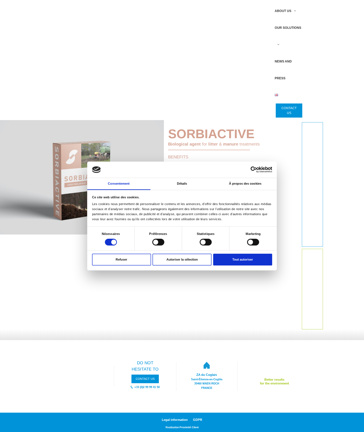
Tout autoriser (242, 259)
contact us (145, 378)
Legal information (175, 419)
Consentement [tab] (119, 183)
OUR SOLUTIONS (288, 27)
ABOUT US (283, 11)
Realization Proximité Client (182, 427)
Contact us (289, 110)
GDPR (197, 419)
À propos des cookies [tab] (245, 183)
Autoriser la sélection (182, 259)
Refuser (121, 259)
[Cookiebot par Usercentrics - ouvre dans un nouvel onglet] (253, 170)
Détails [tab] (182, 183)
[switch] (158, 242)
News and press (283, 70)
